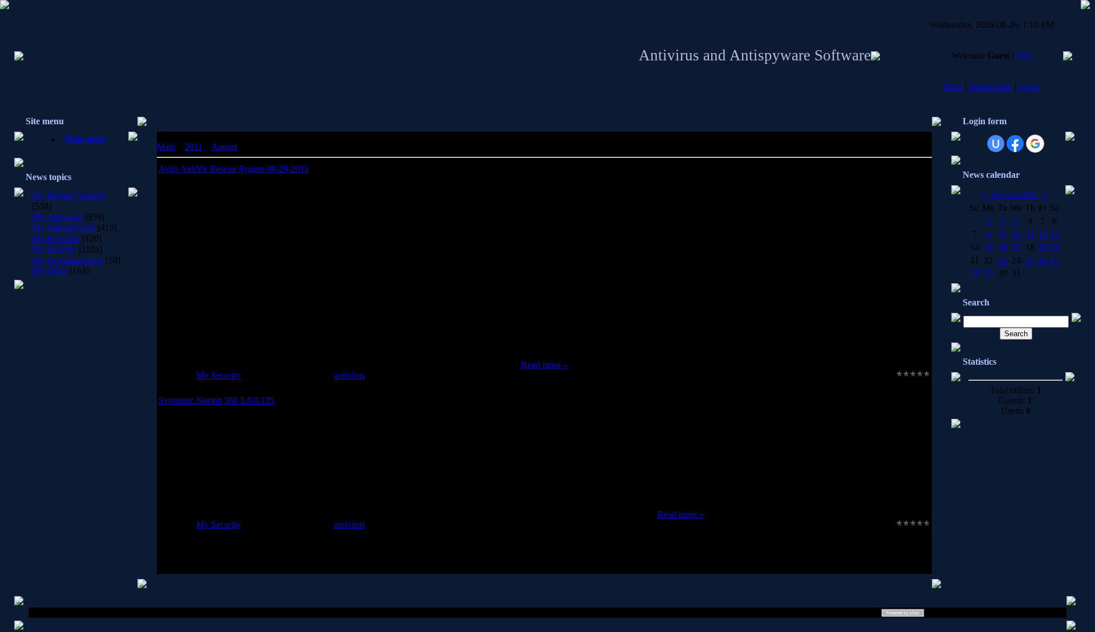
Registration (990, 86)
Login (1029, 86)
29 (988, 273)
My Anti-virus (57, 217)
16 (1002, 247)
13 (1054, 234)
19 (1042, 247)
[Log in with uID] (995, 143)
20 (1054, 247)
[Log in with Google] (1035, 143)
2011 (193, 147)
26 (1042, 260)
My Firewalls (56, 238)
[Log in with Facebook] (1015, 143)
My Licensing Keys (67, 260)
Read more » (544, 365)
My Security (54, 249)
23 (1002, 260)
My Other (49, 271)
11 (1030, 234)
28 (974, 273)
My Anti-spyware (63, 228)
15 (988, 247)
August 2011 (1014, 194)
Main (953, 86)
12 (1042, 234)
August (224, 147)
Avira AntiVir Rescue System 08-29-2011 (234, 169)
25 (1030, 260)
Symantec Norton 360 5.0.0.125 (216, 400)
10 (1016, 234)
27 (1054, 260)
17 (1016, 247)
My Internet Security (69, 196)
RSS (1024, 55)
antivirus (349, 375)
